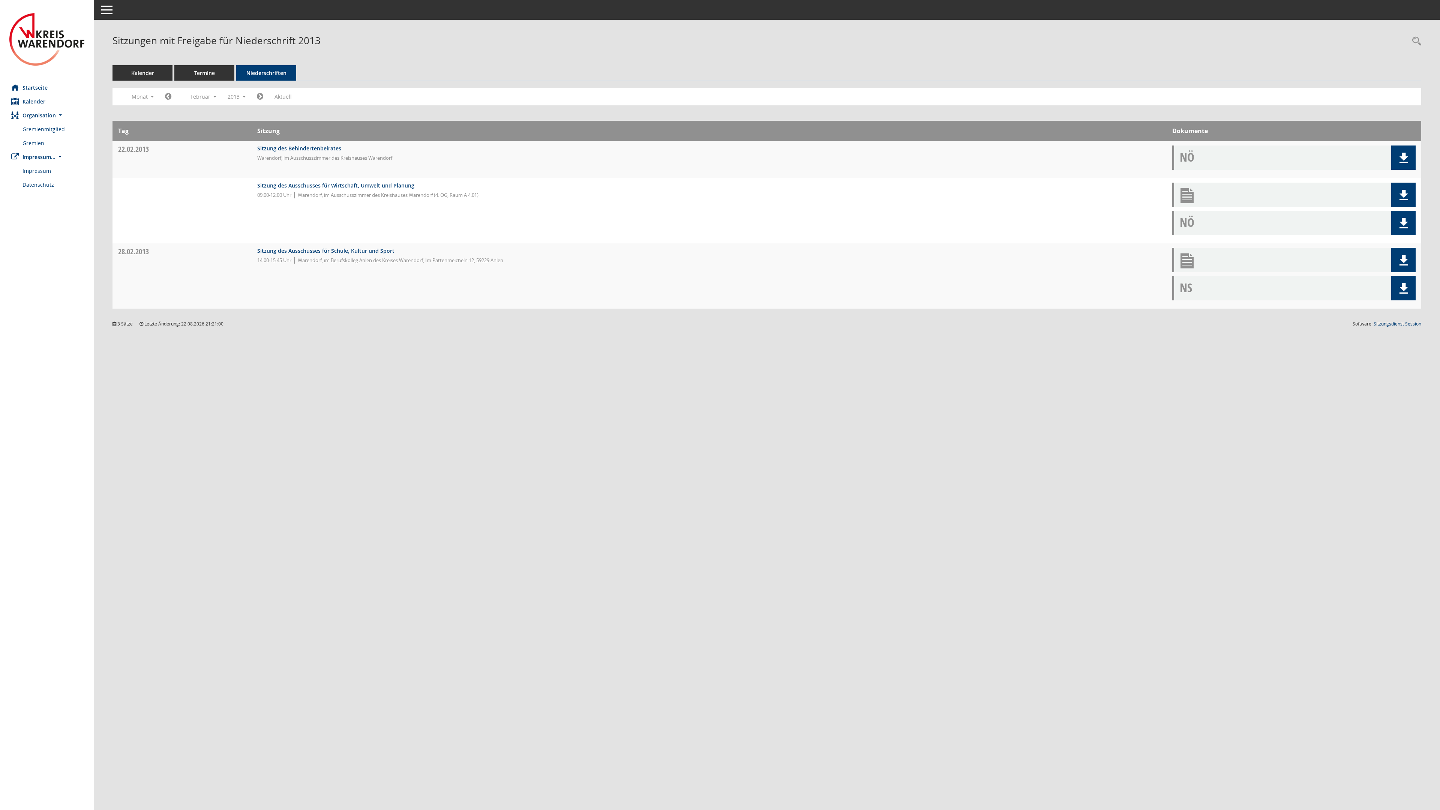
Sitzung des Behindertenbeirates (299, 148)
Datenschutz (38, 184)
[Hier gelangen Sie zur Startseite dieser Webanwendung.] (47, 39)
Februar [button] (201, 96)
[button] (47, 115)
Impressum (36, 170)
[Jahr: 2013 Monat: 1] (168, 97)
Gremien (33, 143)
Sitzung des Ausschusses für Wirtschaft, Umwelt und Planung (335, 185)
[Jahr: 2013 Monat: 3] (260, 97)
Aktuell (283, 96)
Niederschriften (266, 72)
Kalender (33, 101)
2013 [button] (234, 96)
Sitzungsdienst (1397, 324)
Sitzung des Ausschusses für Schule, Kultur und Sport (325, 250)
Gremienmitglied (43, 129)
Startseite (35, 87)
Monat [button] (140, 96)
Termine (204, 72)
